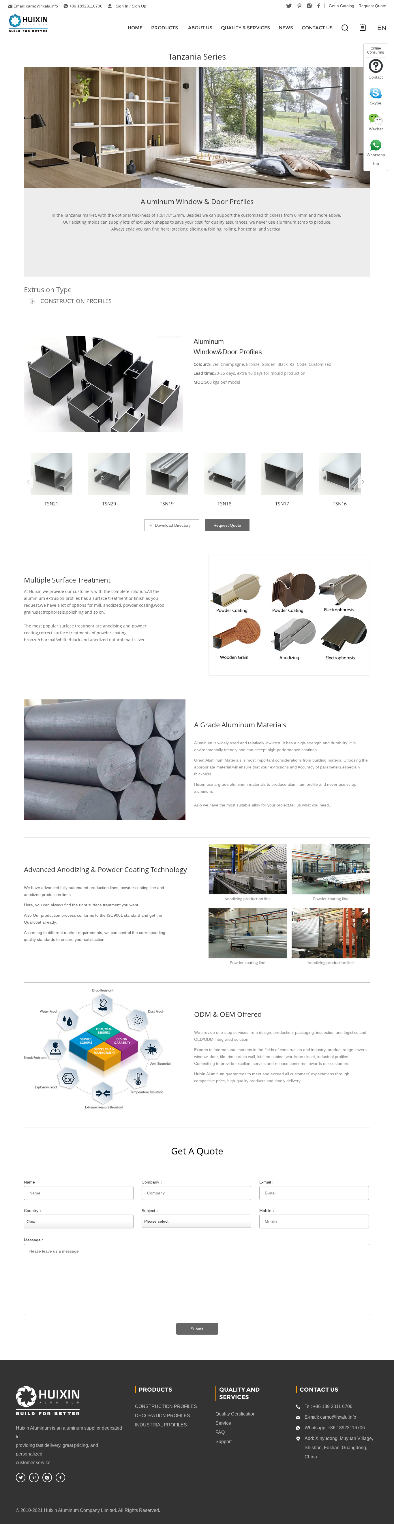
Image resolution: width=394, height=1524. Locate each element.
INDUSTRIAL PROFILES (161, 1424)
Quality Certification (235, 1413)
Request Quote (372, 5)
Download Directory (173, 525)
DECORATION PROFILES (162, 1415)
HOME (135, 28)
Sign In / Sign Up (131, 6)
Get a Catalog (341, 5)
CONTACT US (317, 28)
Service (223, 1423)
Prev (28, 481)
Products (164, 28)
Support (223, 1441)
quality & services (245, 28)
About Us (200, 28)
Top (375, 163)
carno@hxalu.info (42, 6)
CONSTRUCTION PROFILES (76, 301)
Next (362, 481)
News (286, 28)
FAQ (220, 1432)
